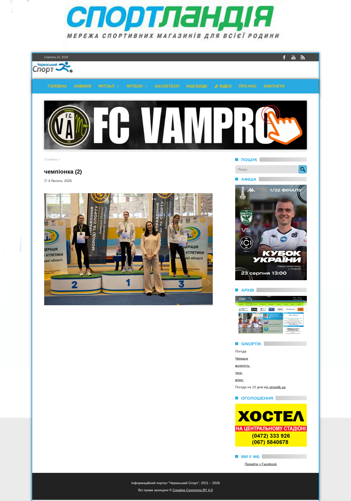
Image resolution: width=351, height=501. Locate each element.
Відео (226, 86)
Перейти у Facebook (261, 464)
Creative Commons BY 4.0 (193, 490)
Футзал (106, 86)
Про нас (248, 86)
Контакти (274, 86)
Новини (82, 86)
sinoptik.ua (277, 387)
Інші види (196, 86)
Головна (57, 86)
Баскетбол (167, 86)
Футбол (135, 86)
